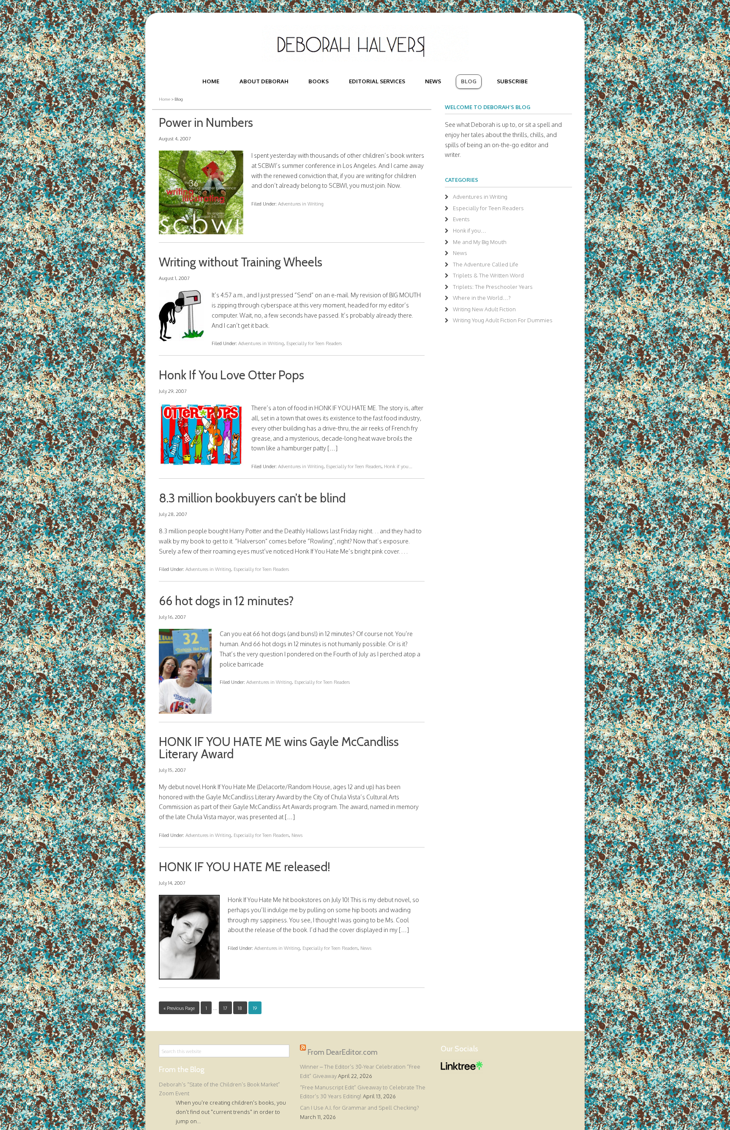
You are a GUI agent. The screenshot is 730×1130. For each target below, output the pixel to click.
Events (461, 219)
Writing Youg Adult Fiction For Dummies (503, 320)
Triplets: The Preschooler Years (493, 286)
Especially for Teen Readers (314, 343)
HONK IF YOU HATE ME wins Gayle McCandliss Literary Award (279, 747)
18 (240, 1008)
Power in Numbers (206, 122)
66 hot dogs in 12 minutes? (226, 600)
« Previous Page (179, 1008)
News (296, 835)
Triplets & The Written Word (488, 275)
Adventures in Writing (301, 203)
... (199, 1121)
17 (225, 1008)
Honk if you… (469, 230)
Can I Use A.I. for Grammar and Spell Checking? (359, 1107)
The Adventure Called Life (485, 264)
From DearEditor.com (343, 1052)
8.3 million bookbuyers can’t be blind (252, 498)
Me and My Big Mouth (480, 242)
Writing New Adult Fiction (484, 309)
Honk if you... (398, 466)
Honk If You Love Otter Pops (231, 375)
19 (255, 1008)
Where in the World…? (482, 297)
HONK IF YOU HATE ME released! (244, 866)
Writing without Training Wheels (240, 262)
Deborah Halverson (365, 43)
